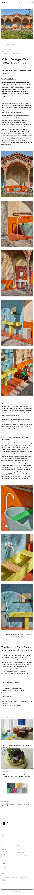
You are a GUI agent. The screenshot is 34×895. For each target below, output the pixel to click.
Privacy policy (21, 852)
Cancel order (21, 858)
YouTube (3, 857)
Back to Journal (8, 44)
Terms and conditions (23, 855)
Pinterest (4, 851)
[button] (25, 2)
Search (19, 849)
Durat (19, 891)
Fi (21, 2)
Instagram (4, 854)
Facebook (4, 849)
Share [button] (5, 710)
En (19, 2)
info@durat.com (6, 867)
